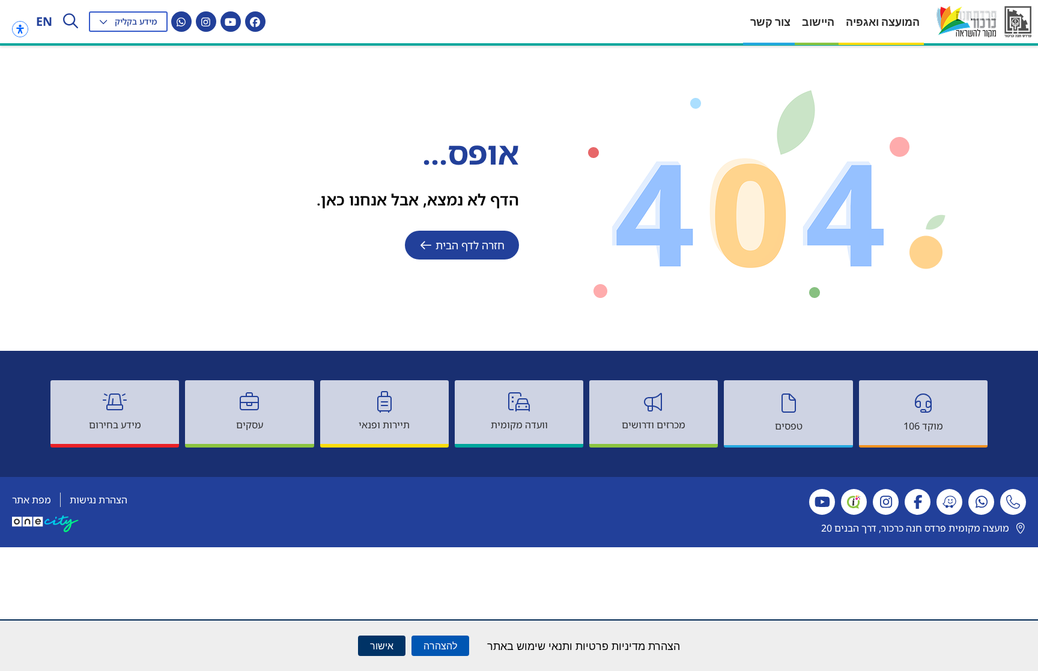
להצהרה (440, 646)
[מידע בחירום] (114, 401)
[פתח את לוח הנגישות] (20, 29)
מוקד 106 (923, 426)
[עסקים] (249, 401)
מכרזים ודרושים (653, 424)
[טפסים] (788, 403)
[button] (128, 21)
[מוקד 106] (923, 403)
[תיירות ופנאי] (384, 401)
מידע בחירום (115, 424)
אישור (381, 646)
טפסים (789, 426)
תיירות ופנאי (384, 424)
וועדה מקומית (519, 424)
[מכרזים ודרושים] (653, 401)
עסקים (249, 424)
